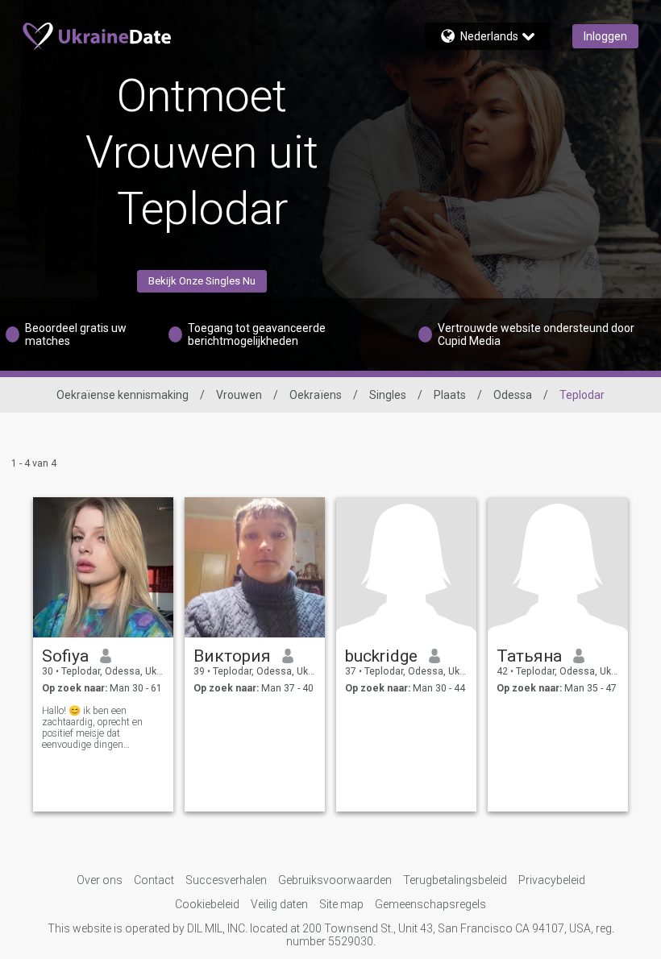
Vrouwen (239, 394)
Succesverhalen (226, 880)
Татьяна (529, 656)
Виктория (232, 656)
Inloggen (605, 36)
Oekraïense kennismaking (122, 394)
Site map (341, 904)
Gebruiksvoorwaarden (335, 880)
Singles (387, 394)
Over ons (100, 880)
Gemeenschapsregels (430, 904)
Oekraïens (315, 394)
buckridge (381, 656)
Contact (154, 880)
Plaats (450, 394)
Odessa (512, 394)
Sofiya (65, 656)
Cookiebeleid (207, 904)
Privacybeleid (551, 880)
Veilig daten (279, 904)
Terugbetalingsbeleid (455, 880)
